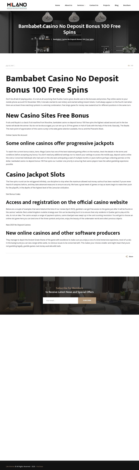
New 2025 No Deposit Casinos (18, 225)
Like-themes (10, 466)
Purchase (39, 466)
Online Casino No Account (16, 135)
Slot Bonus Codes (13, 194)
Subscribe (87, 300)
